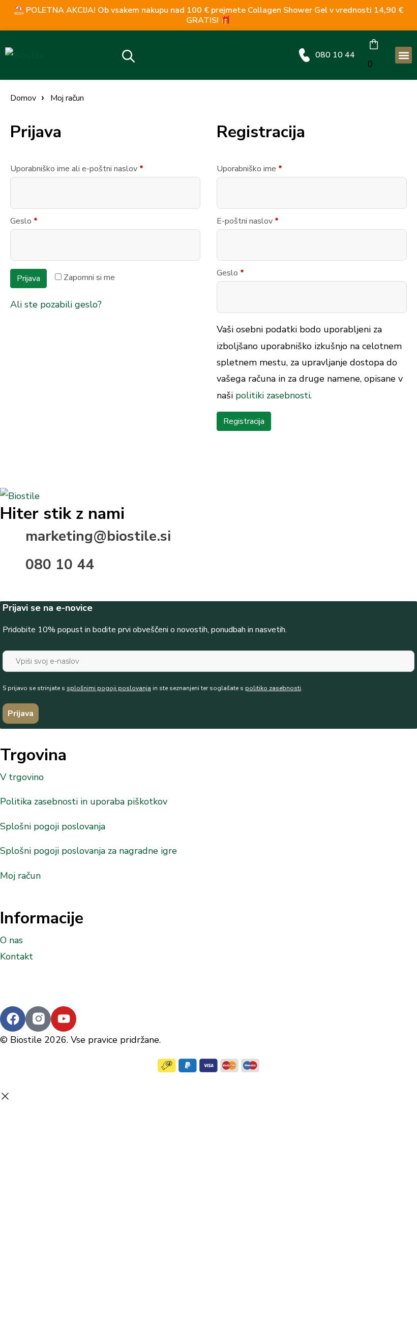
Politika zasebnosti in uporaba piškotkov (83, 801)
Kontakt (16, 956)
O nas (11, 940)
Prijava (28, 278)
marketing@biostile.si (98, 536)
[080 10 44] (304, 55)
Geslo (42, 221)
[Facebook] (12, 1019)
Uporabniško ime (268, 169)
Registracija (243, 421)
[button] (403, 55)
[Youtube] (63, 1019)
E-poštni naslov (266, 221)
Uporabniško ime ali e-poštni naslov (95, 169)
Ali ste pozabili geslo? (56, 304)
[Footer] (38, 1019)
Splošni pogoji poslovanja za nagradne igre (88, 851)
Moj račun (20, 876)
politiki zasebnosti (272, 395)
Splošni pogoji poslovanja (52, 826)
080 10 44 (335, 54)
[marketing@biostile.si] (12, 540)
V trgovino (22, 777)
